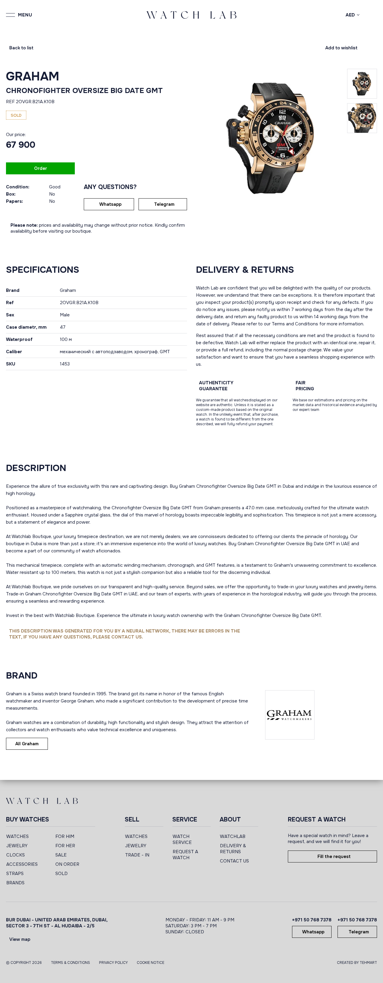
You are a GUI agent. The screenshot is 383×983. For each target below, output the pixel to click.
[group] (271, 138)
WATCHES (17, 836)
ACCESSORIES (22, 864)
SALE (61, 855)
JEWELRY (17, 846)
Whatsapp (110, 204)
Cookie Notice (150, 962)
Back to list (21, 48)
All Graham (27, 744)
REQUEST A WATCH (185, 855)
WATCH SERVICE (182, 839)
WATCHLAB (232, 836)
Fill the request (334, 856)
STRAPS (15, 874)
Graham (32, 76)
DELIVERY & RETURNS (233, 849)
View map (19, 939)
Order (40, 168)
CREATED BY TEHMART (357, 962)
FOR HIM (64, 836)
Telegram (164, 204)
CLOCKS (15, 855)
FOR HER (65, 846)
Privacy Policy (113, 962)
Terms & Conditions (70, 962)
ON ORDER (67, 864)
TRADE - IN (137, 855)
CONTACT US (234, 861)
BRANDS (15, 883)
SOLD (61, 874)
